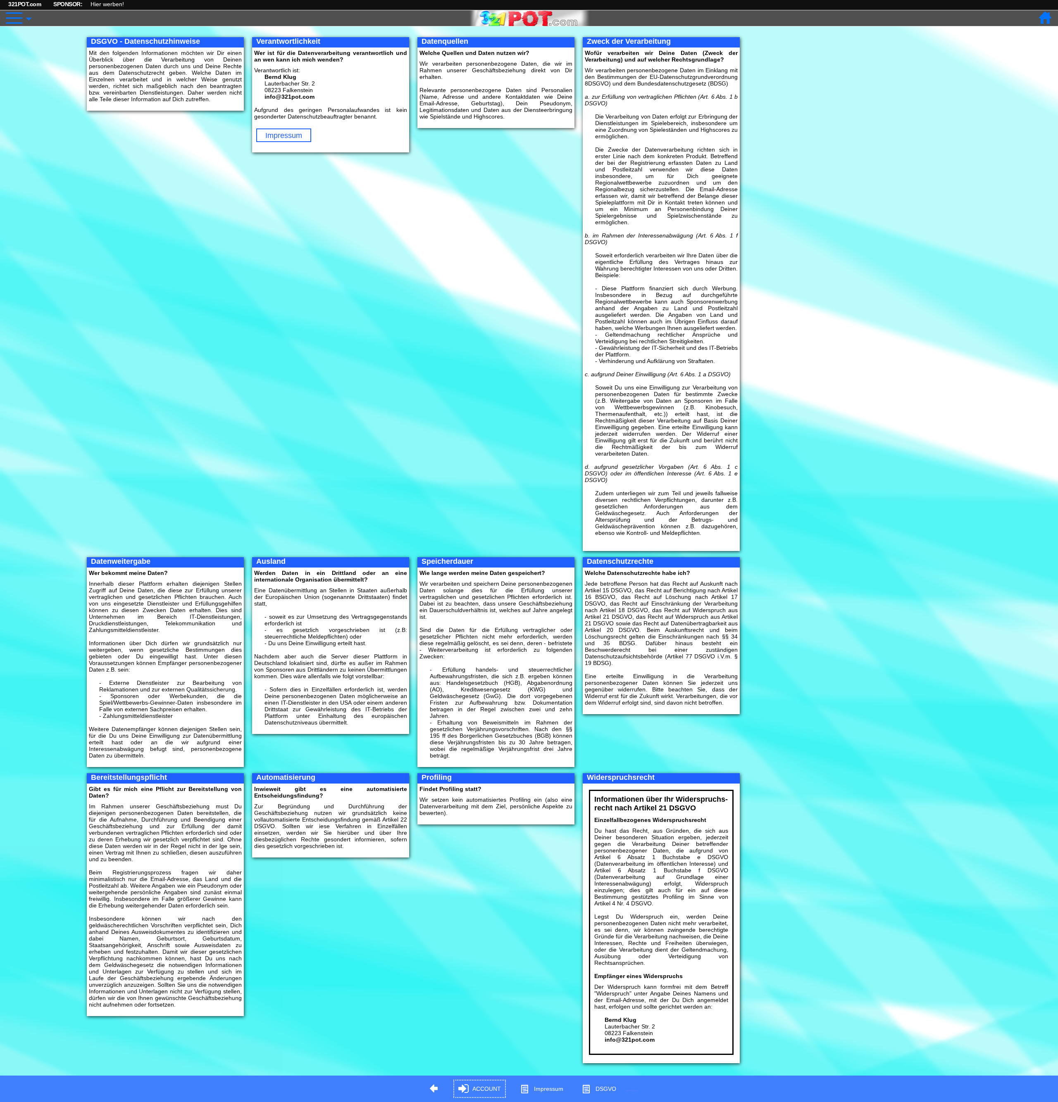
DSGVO (606, 1088)
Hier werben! (107, 4)
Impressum (283, 135)
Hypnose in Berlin (632, 1090)
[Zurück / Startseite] (1045, 18)
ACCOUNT (486, 1088)
